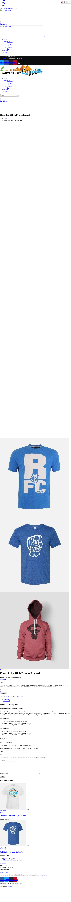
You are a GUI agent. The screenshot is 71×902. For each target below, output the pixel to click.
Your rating (3, 760)
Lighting (18, 696)
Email (2, 754)
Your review (4, 773)
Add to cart (3, 693)
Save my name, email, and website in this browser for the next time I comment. (23, 757)
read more (44, 875)
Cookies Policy (4, 872)
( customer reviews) (5, 679)
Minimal (23, 696)
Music (1, 812)
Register (4, 24)
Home (5, 118)
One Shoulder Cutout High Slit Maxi (13, 816)
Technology (9, 696)
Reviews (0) (6, 701)
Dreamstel (9, 886)
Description (6, 699)
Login (3, 23)
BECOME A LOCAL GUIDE (8, 8)
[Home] (21, 76)
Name (2, 751)
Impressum (3, 863)
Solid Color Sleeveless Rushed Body (12, 852)
